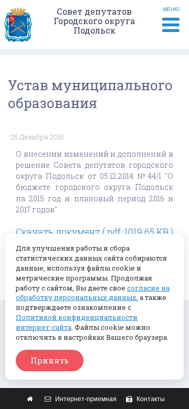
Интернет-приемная (85, 399)
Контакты (150, 399)
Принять (49, 360)
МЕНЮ (171, 9)
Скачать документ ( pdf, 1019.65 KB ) (94, 232)
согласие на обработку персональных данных (93, 293)
